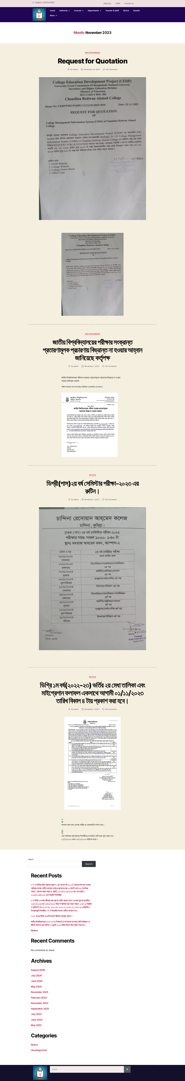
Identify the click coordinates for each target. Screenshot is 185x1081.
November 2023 (39, 1003)
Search (31, 859)
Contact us (129, 3)
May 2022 (36, 1025)
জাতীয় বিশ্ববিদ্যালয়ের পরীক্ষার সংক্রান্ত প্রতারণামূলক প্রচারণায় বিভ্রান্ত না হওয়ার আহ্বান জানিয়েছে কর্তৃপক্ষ (92, 350)
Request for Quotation (92, 61)
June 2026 (37, 981)
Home (52, 10)
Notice (126, 10)
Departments (93, 10)
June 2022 (36, 1019)
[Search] (127, 1069)
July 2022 (36, 1014)
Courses (77, 10)
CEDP (118, 3)
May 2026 (36, 986)
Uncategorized (92, 53)
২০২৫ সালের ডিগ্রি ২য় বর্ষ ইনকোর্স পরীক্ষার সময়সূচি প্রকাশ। (52, 916)
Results (136, 10)
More (52, 15)
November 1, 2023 (92, 366)
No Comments (111, 69)
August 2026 (38, 970)
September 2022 (40, 1008)
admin (75, 69)
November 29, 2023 (92, 69)
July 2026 (36, 975)
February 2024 (39, 997)
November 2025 (39, 992)
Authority (63, 10)
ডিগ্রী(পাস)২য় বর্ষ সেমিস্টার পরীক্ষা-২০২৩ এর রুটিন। (93, 487)
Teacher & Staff (112, 10)
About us (107, 3)
